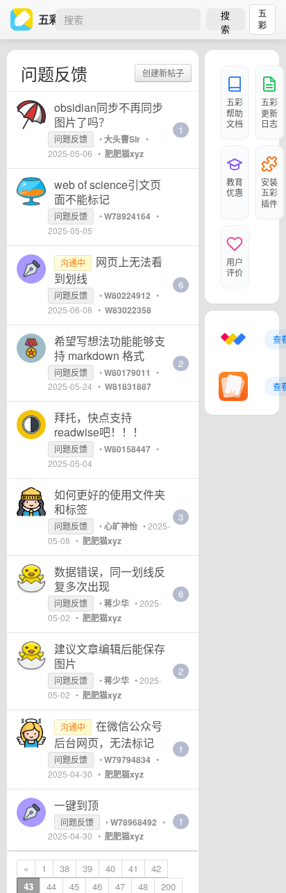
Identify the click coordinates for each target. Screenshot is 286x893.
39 (87, 868)
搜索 (225, 19)
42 (156, 868)
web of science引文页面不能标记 (107, 192)
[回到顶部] (257, 861)
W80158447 (127, 449)
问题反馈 (70, 139)
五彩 (262, 19)
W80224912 (127, 295)
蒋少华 (116, 603)
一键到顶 (76, 805)
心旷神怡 (120, 526)
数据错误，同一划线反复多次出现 (109, 579)
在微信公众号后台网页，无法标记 (108, 734)
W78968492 (133, 822)
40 (110, 868)
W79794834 (127, 759)
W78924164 (127, 216)
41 (133, 868)
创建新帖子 (163, 73)
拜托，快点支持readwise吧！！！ (99, 424)
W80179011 (127, 372)
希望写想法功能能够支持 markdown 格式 (109, 348)
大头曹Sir (122, 139)
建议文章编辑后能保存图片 (109, 656)
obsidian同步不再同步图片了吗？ (108, 114)
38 (64, 868)
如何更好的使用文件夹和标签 (109, 501)
